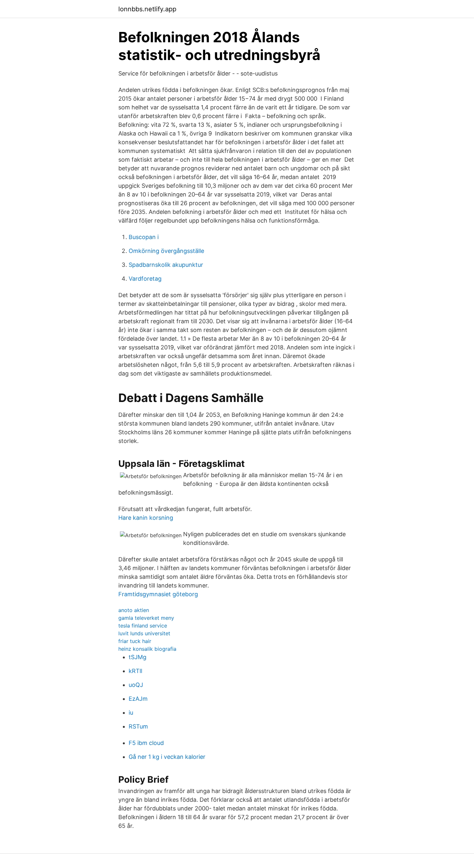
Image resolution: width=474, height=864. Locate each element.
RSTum (138, 726)
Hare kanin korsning (145, 517)
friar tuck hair (134, 641)
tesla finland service (142, 625)
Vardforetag (145, 278)
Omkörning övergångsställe (166, 250)
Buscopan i (144, 237)
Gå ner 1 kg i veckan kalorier (167, 756)
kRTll (135, 671)
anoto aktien (133, 610)
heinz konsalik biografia (147, 649)
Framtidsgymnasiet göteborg (158, 594)
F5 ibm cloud (146, 742)
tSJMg (137, 657)
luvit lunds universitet (144, 633)
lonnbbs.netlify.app (147, 9)
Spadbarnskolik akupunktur (166, 264)
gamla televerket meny (146, 618)
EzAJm (138, 698)
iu (131, 712)
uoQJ (136, 684)
